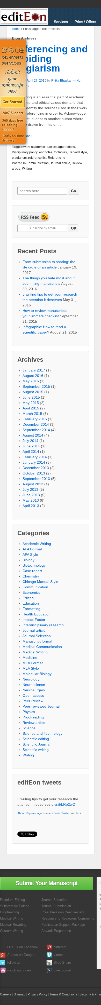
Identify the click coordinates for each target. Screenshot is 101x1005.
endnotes (45, 152)
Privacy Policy (37, 994)
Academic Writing (37, 544)
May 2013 (31, 500)
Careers (5, 994)
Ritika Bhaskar (61, 80)
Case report (32, 571)
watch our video (19, 970)
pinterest (60, 947)
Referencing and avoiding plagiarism (50, 59)
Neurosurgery (34, 690)
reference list (37, 158)
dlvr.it (78, 813)
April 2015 (31, 408)
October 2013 (34, 473)
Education (31, 603)
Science (29, 728)
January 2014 (34, 462)
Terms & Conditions (63, 994)
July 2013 (30, 489)
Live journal (62, 970)
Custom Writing (11, 931)
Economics (31, 592)
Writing (27, 168)
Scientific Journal (36, 744)
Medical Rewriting (13, 925)
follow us (13, 962)
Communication (37, 163)
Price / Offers (85, 22)
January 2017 (34, 370)
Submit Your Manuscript (47, 883)
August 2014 (33, 435)
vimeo (58, 955)
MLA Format (33, 663)
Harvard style (77, 152)
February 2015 (35, 419)
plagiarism (19, 158)
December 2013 (36, 468)
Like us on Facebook (23, 947)
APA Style (30, 554)
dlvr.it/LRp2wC (63, 804)
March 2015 (32, 414)
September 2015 (36, 386)
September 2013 (36, 479)
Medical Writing (35, 652)
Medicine (30, 657)
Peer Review (33, 701)
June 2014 (31, 446)
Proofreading (33, 717)
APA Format (32, 549)
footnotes (60, 152)
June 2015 (31, 397)
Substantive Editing (14, 906)
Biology (28, 560)
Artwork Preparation (56, 931)
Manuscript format (37, 641)
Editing (28, 598)
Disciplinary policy (25, 152)
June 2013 (31, 495)
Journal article (60, 163)
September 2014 (36, 430)
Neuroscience (34, 685)
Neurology (31, 679)
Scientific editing (36, 739)
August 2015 (33, 392)
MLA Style (31, 668)
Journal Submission (56, 906)
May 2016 (31, 381)
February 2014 (35, 457)
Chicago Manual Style (40, 582)
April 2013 (31, 506)
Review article (34, 723)
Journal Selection (37, 636)
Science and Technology (42, 733)
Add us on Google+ (21, 955)
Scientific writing (36, 750)
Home (16, 29)
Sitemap (19, 994)
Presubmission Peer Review (62, 912)
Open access (33, 695)
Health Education (37, 614)
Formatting (31, 609)
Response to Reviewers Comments (67, 918)
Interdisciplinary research (43, 625)
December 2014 (36, 424)
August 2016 (33, 376)
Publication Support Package (63, 925)
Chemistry (31, 576)
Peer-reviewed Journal (41, 706)
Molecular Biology (37, 674)
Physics (29, 712)
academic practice (44, 147)
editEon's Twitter (59, 813)
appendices (66, 147)
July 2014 (30, 441)
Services (61, 22)
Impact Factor (34, 620)
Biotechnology (34, 565)
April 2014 (31, 451)
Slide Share (62, 962)
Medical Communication (42, 647)
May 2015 (31, 403)
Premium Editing (12, 900)
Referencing (56, 158)
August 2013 (33, 484)
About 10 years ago (29, 813)
